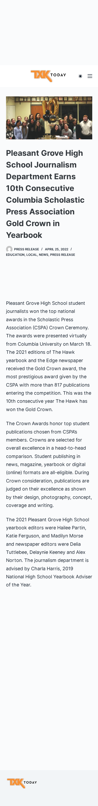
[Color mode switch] (80, 76)
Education (15, 255)
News (43, 255)
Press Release (62, 255)
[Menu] (90, 76)
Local (31, 255)
